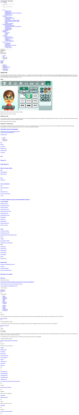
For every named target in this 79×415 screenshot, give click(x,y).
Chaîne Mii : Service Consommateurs (9, 129)
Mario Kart (2, 365)
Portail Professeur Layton (5, 215)
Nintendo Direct (3, 248)
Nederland (5, 302)
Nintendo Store (3, 246)
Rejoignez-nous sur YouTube (5, 387)
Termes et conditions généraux (6, 270)
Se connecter (2, 146)
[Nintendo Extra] (3, 134)
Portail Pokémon (3, 221)
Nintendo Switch (3, 349)
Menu (2, 62)
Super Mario (2, 363)
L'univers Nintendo (4, 201)
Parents (1, 256)
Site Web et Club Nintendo (5, 193)
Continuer (5, 318)
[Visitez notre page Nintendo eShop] (7, 132)
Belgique (4, 297)
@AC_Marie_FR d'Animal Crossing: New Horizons (10, 381)
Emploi (1, 236)
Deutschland (5, 298)
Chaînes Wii (5, 57)
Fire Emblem (2, 351)
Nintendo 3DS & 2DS (4, 187)
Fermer (1, 318)
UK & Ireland (5, 309)
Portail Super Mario (4, 203)
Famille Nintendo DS (4, 164)
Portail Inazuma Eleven (4, 223)
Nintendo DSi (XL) (4, 191)
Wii (3, 56)
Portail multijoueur (3, 172)
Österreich (5, 303)
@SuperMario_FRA (4, 377)
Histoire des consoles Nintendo (6, 168)
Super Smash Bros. (3, 357)
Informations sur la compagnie (6, 274)
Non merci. (2, 325)
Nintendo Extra (3, 258)
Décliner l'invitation (4, 340)
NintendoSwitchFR (4, 397)
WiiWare (2, 144)
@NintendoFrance (3, 371)
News (1, 177)
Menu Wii (4, 64)
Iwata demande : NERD (4, 240)
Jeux (1, 170)
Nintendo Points (3, 148)
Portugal (4, 305)
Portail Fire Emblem (4, 207)
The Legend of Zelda (4, 355)
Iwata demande (3, 254)
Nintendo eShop (3, 250)
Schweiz (4, 306)
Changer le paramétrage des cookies (15, 283)
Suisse (4, 307)
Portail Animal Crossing (4, 205)
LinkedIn (2, 238)
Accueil (4, 55)
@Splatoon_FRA (3, 379)
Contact (1, 195)
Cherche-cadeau (3, 252)
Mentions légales (3, 262)
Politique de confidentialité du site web (7, 264)
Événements (2, 179)
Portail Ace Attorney (4, 225)
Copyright (2, 266)
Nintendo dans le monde (4, 232)
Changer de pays (4, 283)
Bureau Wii (5, 65)
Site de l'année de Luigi (4, 209)
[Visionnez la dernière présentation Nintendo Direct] (10, 131)
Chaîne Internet (5, 69)
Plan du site (2, 278)
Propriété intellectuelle (4, 268)
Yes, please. (7, 325)
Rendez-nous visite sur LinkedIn (6, 411)
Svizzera (4, 308)
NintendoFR (2, 395)
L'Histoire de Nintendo (4, 230)
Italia (4, 301)
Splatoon (2, 359)
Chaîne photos (5, 70)
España (4, 299)
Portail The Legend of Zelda (5, 211)
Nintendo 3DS (3, 160)
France (4, 300)
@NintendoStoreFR (4, 373)
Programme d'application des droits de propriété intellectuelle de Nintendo (15, 199)
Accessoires (2, 152)
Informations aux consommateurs (6, 242)
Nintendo (2, 347)
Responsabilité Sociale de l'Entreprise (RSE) (8, 234)
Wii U (1, 156)
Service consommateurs (5, 183)
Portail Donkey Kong (4, 213)
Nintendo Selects (3, 150)
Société (1, 228)
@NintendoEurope (3, 375)
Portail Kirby (2, 219)
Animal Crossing (3, 361)
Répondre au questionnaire (13, 340)
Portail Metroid (3, 217)
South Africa (5, 310)
